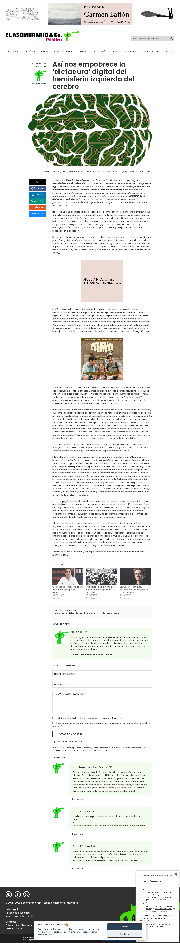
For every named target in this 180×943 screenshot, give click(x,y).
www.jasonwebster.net (87, 649)
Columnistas (39, 66)
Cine (115, 51)
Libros (44, 51)
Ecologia (11, 51)
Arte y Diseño (100, 51)
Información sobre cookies (20, 916)
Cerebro (59, 613)
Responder (78, 799)
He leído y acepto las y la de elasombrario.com (160, 908)
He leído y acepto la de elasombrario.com (89, 718)
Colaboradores (14, 928)
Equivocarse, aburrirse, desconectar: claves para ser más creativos (134, 589)
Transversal (131, 51)
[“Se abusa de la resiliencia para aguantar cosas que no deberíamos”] (67, 576)
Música (82, 51)
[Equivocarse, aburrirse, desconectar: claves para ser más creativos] (135, 576)
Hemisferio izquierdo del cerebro (104, 613)
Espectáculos (62, 51)
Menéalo (39, 207)
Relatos (170, 51)
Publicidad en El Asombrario (21, 925)
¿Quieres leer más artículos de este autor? (92, 654)
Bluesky (39, 213)
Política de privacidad (18, 912)
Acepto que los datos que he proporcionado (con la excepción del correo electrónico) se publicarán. (101, 724)
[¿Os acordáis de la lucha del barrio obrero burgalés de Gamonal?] (101, 576)
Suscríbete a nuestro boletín (156, 876)
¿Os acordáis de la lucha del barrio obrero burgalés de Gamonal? (100, 589)
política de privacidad (89, 718)
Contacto (11, 921)
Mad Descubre (151, 51)
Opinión (29, 51)
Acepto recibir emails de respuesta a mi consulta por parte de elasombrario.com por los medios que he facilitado (160, 896)
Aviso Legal (12, 909)
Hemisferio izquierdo (75, 613)
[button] (42, 36)
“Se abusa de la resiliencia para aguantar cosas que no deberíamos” (67, 589)
